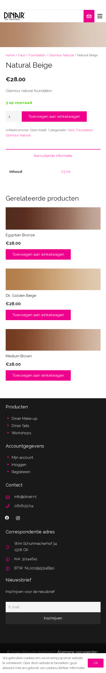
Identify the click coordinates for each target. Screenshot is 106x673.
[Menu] (99, 16)
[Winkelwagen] (89, 16)
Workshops (21, 433)
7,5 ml (66, 171)
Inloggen (19, 464)
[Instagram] (18, 518)
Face (21, 55)
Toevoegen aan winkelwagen (54, 116)
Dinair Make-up (24, 418)
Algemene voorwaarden (77, 652)
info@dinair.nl (25, 496)
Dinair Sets (20, 426)
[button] (98, 29)
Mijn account (22, 457)
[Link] (14, 16)
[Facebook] (7, 518)
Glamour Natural (61, 55)
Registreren (21, 472)
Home (10, 55)
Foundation (37, 55)
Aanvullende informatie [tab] (53, 155)
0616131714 (24, 506)
